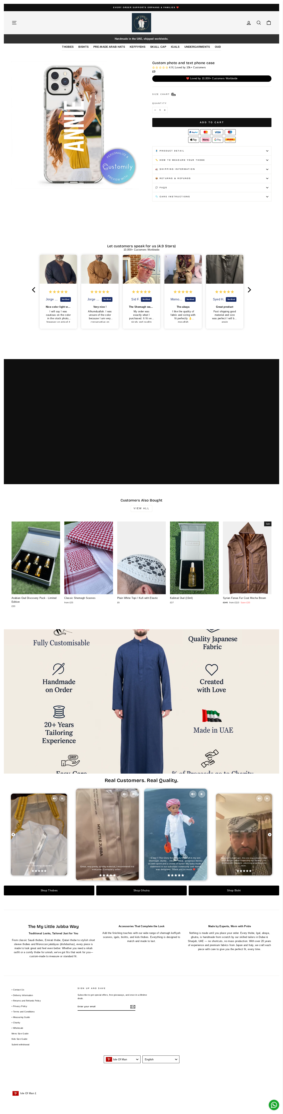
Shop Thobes (49, 890)
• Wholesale (17, 1028)
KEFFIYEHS (137, 46)
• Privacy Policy (19, 1006)
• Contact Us (18, 990)
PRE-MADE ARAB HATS (109, 46)
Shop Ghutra (141, 890)
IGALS (175, 46)
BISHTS (83, 46)
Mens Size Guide (20, 1033)
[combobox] (122, 1059)
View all (142, 508)
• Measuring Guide (21, 1017)
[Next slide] (269, 834)
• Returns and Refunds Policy (26, 1001)
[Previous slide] (13, 834)
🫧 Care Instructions (172, 196)
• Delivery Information (22, 995)
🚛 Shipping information (175, 169)
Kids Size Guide (19, 1039)
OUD (218, 46)
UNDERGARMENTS (197, 46)
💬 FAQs (161, 187)
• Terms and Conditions (23, 1011)
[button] (34, 289)
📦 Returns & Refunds (173, 178)
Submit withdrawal (20, 1044)
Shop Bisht (234, 890)
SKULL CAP (158, 46)
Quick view (36, 590)
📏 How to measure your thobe (180, 160)
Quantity (159, 103)
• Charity (16, 1022)
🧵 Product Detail (169, 151)
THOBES (68, 46)
